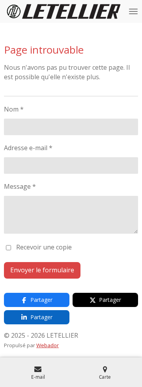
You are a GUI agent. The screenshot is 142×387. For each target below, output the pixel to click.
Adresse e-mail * (28, 147)
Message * (20, 186)
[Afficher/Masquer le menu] (133, 11)
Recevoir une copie (44, 247)
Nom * (14, 109)
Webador (47, 345)
